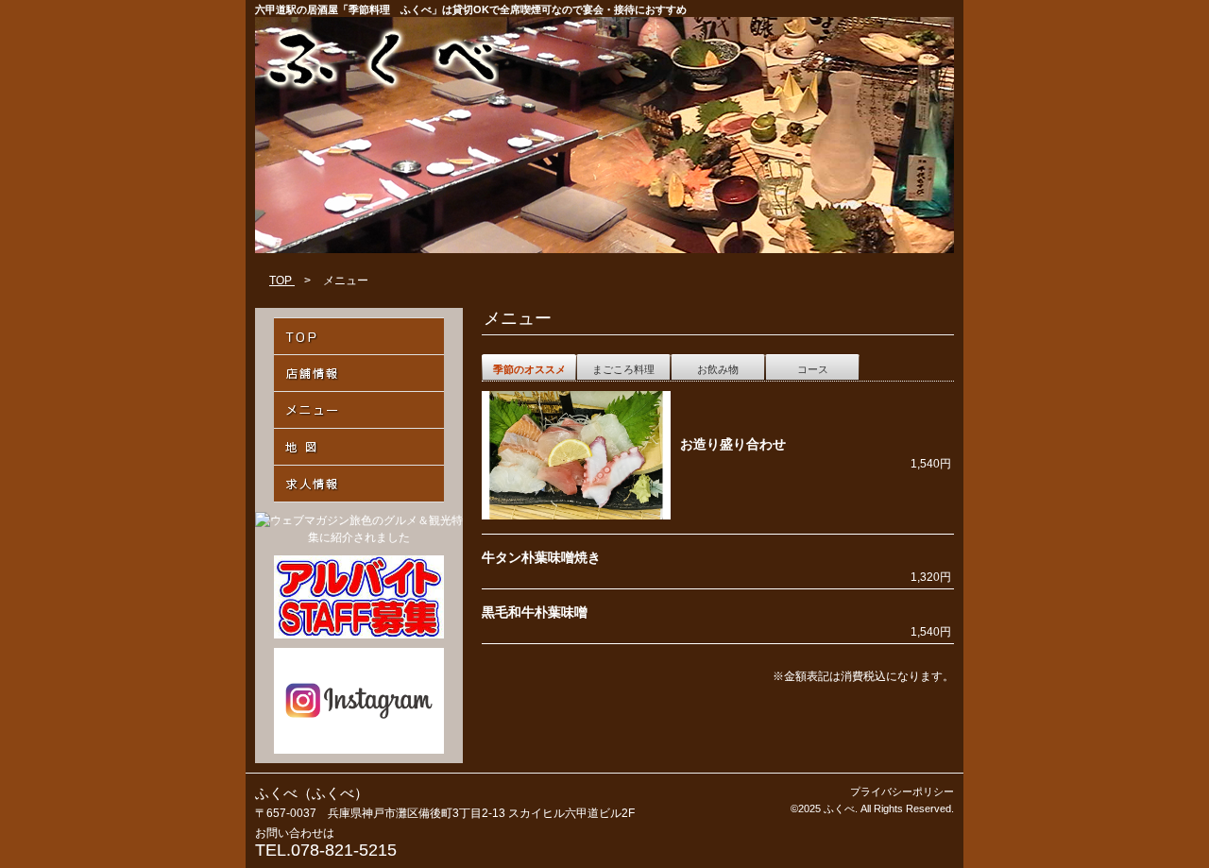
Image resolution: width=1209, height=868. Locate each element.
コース (812, 369)
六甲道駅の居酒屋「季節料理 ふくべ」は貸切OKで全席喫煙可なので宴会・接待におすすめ (471, 9)
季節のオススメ (529, 369)
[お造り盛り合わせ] (576, 515)
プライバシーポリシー (902, 791)
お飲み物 (718, 369)
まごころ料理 (623, 369)
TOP (282, 280)
